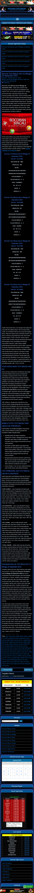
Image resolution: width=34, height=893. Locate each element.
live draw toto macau (16, 654)
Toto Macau (5, 871)
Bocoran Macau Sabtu (8, 740)
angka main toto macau (16, 642)
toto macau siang (23, 663)
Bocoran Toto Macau (10, 81)
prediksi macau (21, 655)
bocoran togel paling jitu (24, 648)
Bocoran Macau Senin (8, 746)
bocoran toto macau (8, 650)
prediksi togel (16, 657)
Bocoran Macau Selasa (9, 743)
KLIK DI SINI (27, 688)
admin (5, 77)
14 (21, 771)
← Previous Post (7, 669)
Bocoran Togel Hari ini (8, 749)
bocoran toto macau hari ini (22, 650)
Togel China (5, 877)
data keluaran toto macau (9, 652)
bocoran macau (22, 646)
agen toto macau (10, 636)
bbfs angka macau (12, 646)
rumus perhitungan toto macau (15, 659)
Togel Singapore (7, 863)
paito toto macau (11, 655)
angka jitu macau (14, 638)
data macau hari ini (23, 652)
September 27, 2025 (15, 77)
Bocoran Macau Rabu (8, 737)
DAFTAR (27, 837)
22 (25, 774)
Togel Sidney (6, 866)
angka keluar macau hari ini (14, 640)
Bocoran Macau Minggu (10, 79)
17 (4, 774)
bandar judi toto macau (15, 644)
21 (21, 774)
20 (17, 774)
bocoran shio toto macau (9, 648)
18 (8, 774)
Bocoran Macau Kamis (8, 731)
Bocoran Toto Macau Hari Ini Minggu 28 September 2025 (16, 75)
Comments (6, 82)
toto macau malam (12, 663)
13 (17, 771)
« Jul (3, 782)
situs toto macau (19, 661)
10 (4, 771)
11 (8, 771)
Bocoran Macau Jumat (8, 728)
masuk (11, 676)
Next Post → (28, 669)
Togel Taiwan (6, 874)
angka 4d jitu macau (22, 636)
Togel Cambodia (7, 880)
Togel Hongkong (7, 869)
